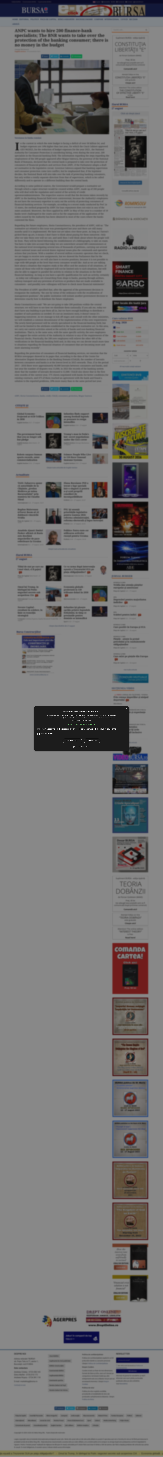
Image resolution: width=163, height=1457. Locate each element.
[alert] (81, 728)
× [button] (126, 709)
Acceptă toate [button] (72, 741)
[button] (81, 724)
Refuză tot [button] (92, 741)
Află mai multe (86, 720)
